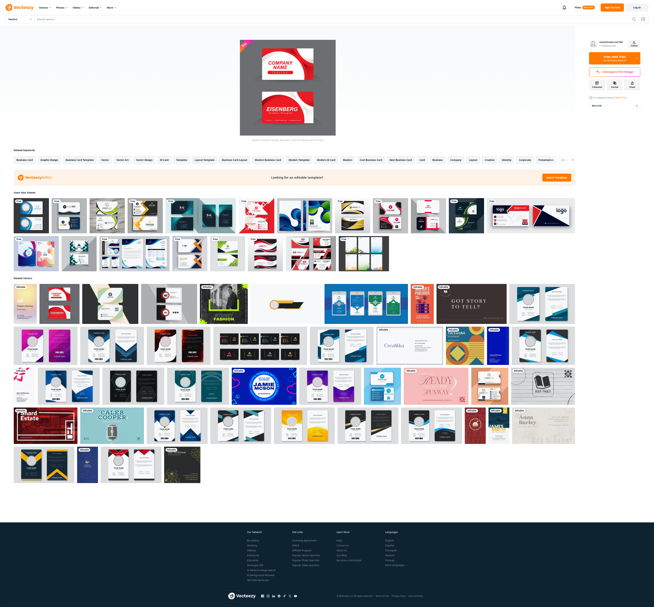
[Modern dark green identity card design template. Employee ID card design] (198, 386)
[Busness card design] (189, 253)
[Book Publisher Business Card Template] (543, 386)
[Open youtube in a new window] (295, 596)
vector (105, 160)
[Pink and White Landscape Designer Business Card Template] (24, 386)
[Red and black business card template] (265, 253)
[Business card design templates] (69, 215)
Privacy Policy (399, 595)
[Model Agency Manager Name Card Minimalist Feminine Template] (436, 386)
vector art (122, 160)
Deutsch (390, 555)
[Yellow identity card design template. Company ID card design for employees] (304, 426)
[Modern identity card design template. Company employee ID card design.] (543, 346)
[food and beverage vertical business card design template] (475, 426)
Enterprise (253, 555)
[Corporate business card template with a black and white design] (169, 304)
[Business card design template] (390, 215)
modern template (299, 160)
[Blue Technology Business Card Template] (498, 346)
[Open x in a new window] (290, 596)
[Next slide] (569, 160)
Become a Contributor (349, 560)
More (110, 7)
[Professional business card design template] (466, 215)
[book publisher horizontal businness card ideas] (472, 304)
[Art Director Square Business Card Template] (465, 346)
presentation (546, 160)
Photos (60, 7)
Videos (77, 7)
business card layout (234, 160)
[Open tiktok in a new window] (284, 596)
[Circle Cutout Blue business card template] (31, 215)
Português (391, 550)
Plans (578, 7)
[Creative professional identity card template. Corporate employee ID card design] (131, 465)
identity (506, 160)
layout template (204, 160)
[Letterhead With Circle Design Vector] (364, 253)
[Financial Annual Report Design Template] (304, 215)
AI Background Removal (260, 575)
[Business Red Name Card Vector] (311, 253)
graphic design (49, 160)
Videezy (251, 550)
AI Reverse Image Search (261, 570)
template (181, 160)
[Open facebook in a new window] (262, 596)
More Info (597, 105)
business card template (80, 160)
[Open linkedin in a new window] (273, 596)
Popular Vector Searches (306, 555)
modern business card (268, 160)
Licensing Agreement (304, 540)
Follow (634, 45)
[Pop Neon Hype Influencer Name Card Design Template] (264, 386)
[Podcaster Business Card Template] (112, 426)
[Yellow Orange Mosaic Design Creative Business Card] (145, 215)
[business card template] (107, 215)
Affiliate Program (302, 550)
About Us (341, 550)
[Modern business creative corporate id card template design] (366, 304)
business (437, 160)
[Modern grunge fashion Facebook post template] (224, 304)
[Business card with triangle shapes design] (382, 386)
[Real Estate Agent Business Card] (45, 426)
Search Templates (556, 177)
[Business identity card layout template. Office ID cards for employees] (178, 346)
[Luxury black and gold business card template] (352, 215)
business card (24, 160)
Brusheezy (253, 540)
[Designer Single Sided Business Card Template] (409, 346)
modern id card (326, 160)
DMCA (295, 545)
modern (347, 160)
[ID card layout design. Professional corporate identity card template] (133, 386)
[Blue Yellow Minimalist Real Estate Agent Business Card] (498, 426)
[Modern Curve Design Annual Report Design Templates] (36, 253)
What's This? (621, 97)
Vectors (43, 7)
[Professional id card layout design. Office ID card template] (44, 465)
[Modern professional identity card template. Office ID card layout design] (240, 426)
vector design (144, 160)
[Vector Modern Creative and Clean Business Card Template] (227, 253)
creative (489, 160)
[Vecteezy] (19, 7)
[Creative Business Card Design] (79, 253)
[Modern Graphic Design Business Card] (59, 304)
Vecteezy (252, 545)
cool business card (371, 160)
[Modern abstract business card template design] (110, 304)
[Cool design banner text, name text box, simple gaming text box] (286, 304)
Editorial (94, 7)
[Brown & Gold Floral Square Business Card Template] (182, 465)
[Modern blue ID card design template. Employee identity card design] (69, 386)
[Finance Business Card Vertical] (25, 304)
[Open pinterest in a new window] (279, 596)
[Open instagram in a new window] (268, 596)
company (455, 160)
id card (164, 160)
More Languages (395, 565)
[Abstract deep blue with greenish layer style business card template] (201, 215)
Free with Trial (615, 58)
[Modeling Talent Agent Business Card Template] (87, 465)
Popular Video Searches (305, 565)
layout (473, 160)
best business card (401, 160)
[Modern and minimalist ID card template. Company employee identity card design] (542, 304)
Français (390, 560)
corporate (525, 160)
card (422, 160)
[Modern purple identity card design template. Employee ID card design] (330, 386)
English (389, 540)
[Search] (634, 19)
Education (253, 560)
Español (389, 545)
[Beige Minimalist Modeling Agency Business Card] (543, 426)
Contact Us (342, 545)
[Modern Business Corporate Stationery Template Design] (134, 253)
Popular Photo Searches (305, 560)
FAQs (339, 540)
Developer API (255, 565)
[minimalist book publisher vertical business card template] (422, 304)
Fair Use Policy (415, 595)
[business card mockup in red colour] (256, 215)
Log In (637, 7)
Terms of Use (382, 595)
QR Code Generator (258, 580)
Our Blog (341, 555)
